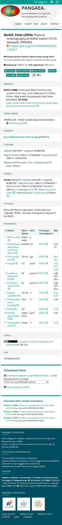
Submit (28, 24)
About (44, 24)
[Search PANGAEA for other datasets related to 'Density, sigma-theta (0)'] (11, 319)
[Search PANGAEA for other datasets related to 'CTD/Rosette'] (8, 196)
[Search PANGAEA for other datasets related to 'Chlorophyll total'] (13, 260)
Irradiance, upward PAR (13, 284)
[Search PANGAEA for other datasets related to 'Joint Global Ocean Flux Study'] (48, 137)
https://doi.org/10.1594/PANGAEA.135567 (32, 48)
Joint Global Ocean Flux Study (21, 136)
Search (18, 24)
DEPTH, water (13, 237)
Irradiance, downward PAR (12, 276)
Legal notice (8, 514)
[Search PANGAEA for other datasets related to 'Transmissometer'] (55, 247)
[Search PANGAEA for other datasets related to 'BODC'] (47, 244)
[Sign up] (51, 2)
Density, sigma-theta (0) (13, 315)
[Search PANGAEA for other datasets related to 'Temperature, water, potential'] (18, 305)
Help (36, 24)
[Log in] (57, 2)
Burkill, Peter (13, 35)
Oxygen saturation (12, 294)
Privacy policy (45, 514)
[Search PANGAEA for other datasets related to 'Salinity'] (16, 309)
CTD (56, 309)
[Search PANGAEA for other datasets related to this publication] (38, 106)
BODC (7, 89)
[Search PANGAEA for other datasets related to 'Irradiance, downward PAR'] (13, 279)
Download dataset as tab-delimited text (27, 375)
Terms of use (26, 514)
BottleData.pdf (16, 123)
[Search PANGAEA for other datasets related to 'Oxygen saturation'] (19, 296)
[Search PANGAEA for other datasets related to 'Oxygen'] (16, 263)
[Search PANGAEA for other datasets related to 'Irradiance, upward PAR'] (9, 289)
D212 (31, 189)
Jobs (16, 517)
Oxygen (11, 263)
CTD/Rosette (39, 192)
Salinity (10, 309)
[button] (36, 75)
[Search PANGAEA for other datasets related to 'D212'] (36, 189)
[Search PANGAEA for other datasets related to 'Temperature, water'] (14, 326)
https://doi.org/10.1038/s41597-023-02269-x (38, 486)
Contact (54, 24)
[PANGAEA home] (10, 8)
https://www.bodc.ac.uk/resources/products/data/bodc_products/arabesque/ (32, 104)
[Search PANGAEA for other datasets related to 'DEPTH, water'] (9, 240)
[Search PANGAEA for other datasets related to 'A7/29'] (19, 180)
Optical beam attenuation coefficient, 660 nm (14, 248)
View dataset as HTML (18, 387)
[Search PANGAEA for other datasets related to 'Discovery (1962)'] (14, 193)
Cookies (6, 517)
